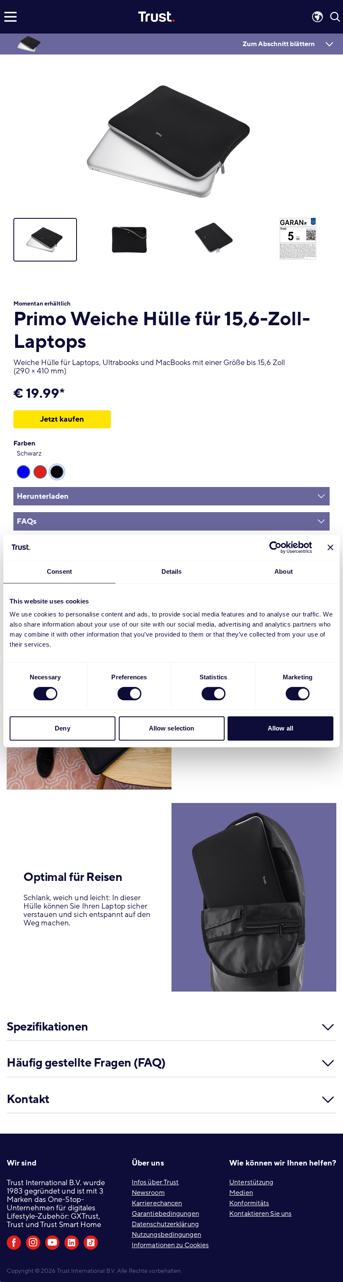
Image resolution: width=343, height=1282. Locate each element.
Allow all (280, 728)
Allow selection (172, 728)
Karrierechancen (157, 1203)
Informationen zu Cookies (170, 1245)
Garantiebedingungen (165, 1213)
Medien (241, 1192)
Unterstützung (251, 1182)
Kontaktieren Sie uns (260, 1213)
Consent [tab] (59, 571)
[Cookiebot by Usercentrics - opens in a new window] (275, 547)
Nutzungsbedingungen (166, 1234)
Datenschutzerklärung (165, 1224)
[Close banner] (330, 547)
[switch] (129, 693)
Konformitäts (249, 1203)
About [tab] (283, 571)
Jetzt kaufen (62, 419)
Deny (62, 728)
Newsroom (148, 1192)
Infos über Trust (155, 1182)
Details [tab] (171, 571)
